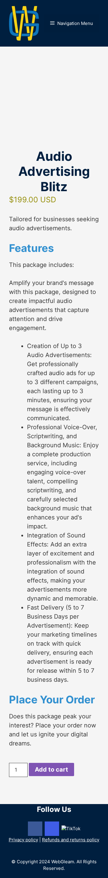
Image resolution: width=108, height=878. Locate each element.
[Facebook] (35, 828)
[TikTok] (71, 828)
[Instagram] (52, 828)
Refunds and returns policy (70, 840)
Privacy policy (23, 840)
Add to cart (51, 769)
